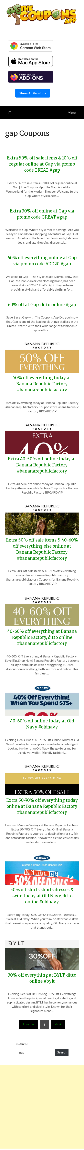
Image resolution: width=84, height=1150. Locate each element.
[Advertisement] (42, 1107)
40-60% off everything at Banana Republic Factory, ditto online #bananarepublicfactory (42, 637)
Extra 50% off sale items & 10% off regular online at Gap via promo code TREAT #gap (42, 164)
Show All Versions (32, 93)
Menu (71, 112)
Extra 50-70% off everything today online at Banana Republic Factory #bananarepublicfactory (42, 806)
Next (57, 1024)
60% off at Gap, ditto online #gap (42, 304)
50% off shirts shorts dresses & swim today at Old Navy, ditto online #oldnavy (42, 895)
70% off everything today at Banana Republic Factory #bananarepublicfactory (42, 383)
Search (22, 1044)
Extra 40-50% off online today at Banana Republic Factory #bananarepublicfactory (42, 465)
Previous (28, 1024)
